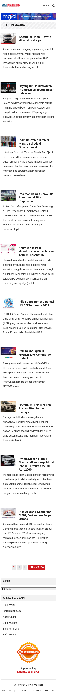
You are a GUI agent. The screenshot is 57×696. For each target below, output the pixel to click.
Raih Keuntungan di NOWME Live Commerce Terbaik (35, 354)
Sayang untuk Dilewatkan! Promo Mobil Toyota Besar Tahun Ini (36, 89)
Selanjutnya (37, 567)
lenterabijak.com (12, 610)
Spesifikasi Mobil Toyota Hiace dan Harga (35, 38)
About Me (7, 690)
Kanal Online (9, 616)
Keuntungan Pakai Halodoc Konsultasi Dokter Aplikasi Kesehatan (36, 251)
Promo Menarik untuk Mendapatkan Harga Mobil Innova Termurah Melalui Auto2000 (36, 464)
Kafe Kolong (9, 634)
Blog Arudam (10, 622)
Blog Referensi (11, 628)
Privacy (37, 690)
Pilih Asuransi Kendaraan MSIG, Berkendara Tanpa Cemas (35, 515)
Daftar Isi (50, 690)
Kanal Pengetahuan (32, 685)
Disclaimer (22, 690)
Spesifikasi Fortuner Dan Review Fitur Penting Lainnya (35, 408)
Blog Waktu (9, 605)
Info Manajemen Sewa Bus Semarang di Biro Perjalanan (36, 197)
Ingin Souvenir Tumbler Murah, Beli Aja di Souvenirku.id (34, 143)
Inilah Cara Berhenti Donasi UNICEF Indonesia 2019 (36, 303)
